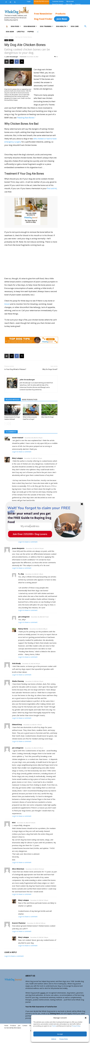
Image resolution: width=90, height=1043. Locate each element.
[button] (86, 1018)
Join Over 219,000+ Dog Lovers (30, 534)
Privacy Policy (76, 1026)
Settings (53, 1039)
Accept (60, 1034)
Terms (54, 1026)
